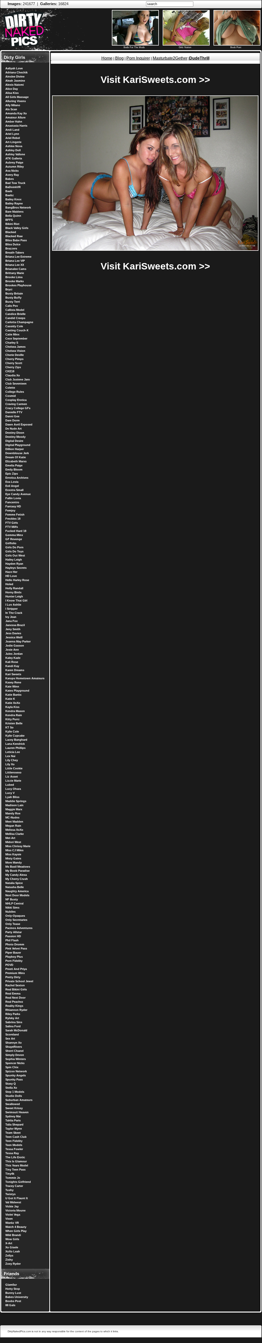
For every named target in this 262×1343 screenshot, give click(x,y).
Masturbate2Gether (170, 58)
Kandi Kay (12, 666)
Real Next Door (15, 997)
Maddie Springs (15, 801)
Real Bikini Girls (16, 989)
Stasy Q (10, 1083)
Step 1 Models (14, 1091)
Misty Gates (13, 858)
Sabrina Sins (13, 1022)
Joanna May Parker (18, 641)
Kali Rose (11, 661)
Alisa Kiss (12, 92)
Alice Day (11, 88)
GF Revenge (13, 539)
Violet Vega (12, 1214)
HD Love (11, 575)
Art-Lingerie (13, 142)
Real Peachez (14, 1001)
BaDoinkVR (13, 187)
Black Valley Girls (16, 228)
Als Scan (11, 109)
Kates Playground (17, 690)
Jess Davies (13, 633)
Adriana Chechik (16, 72)
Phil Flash (12, 940)
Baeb (8, 191)
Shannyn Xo (13, 1042)
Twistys (10, 1194)
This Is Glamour (16, 1161)
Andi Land (12, 129)
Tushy (9, 1190)
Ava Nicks (12, 170)
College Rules (14, 391)
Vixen (9, 1218)
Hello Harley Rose (17, 580)
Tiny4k (9, 1173)
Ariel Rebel (12, 137)
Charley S (11, 342)
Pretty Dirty (12, 977)
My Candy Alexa (16, 874)
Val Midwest (13, 1202)
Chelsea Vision (15, 350)
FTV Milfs (11, 526)
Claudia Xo (12, 375)
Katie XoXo (12, 702)
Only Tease (12, 923)
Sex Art (10, 1038)
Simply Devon (14, 1054)
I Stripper (11, 608)
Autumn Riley (14, 166)
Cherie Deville (14, 354)
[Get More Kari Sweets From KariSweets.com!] (155, 250)
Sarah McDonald (16, 1030)
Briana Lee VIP (15, 260)
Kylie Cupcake (15, 735)
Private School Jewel (19, 981)
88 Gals (10, 1305)
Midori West (13, 842)
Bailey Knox (13, 199)
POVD (9, 964)
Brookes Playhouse (18, 285)
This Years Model (16, 1165)
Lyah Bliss (12, 797)
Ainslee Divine (15, 76)
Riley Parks (12, 1014)
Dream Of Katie (15, 457)
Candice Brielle (15, 313)
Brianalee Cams (15, 268)
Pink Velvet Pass (16, 948)
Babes (9, 178)
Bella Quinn (13, 215)
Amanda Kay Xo (16, 113)
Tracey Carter (14, 1185)
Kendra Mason (15, 711)
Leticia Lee (12, 752)
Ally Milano (12, 105)
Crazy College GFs (17, 408)
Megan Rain (13, 825)
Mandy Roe (12, 813)
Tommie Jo (12, 1177)
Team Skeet (13, 1132)
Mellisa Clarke (14, 833)
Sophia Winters (15, 1059)
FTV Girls (11, 522)
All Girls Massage (17, 97)
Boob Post (235, 47)
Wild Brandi (13, 1235)
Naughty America (17, 891)
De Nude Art (13, 428)
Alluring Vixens (15, 101)
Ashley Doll (13, 150)
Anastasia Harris (16, 125)
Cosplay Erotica (16, 399)
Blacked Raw (14, 236)
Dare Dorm (12, 420)
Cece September (16, 338)
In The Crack (13, 612)
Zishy (9, 1259)
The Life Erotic (15, 1157)
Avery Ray (12, 174)
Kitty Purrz (12, 719)
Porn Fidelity (13, 960)
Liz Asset (11, 776)
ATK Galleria (13, 158)
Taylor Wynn (13, 1128)
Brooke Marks (14, 281)
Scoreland (12, 1034)
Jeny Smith (12, 629)
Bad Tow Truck (15, 182)
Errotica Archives (16, 477)
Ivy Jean (10, 616)
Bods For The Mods (134, 47)
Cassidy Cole (14, 326)
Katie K (10, 698)
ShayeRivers (13, 1046)
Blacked (10, 232)
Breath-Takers (14, 252)
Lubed (9, 784)
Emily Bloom (13, 469)
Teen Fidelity (13, 1140)
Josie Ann (12, 649)
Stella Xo (11, 1087)
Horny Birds (13, 592)
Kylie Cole (12, 731)
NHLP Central (14, 903)
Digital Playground (17, 444)
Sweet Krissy (14, 1108)
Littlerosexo (13, 772)
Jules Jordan (14, 653)
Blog (119, 58)
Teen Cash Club (16, 1136)
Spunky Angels (15, 1075)
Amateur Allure (15, 117)
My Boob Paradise (17, 870)
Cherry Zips (13, 367)
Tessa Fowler (14, 1149)
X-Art (8, 1243)
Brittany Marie (14, 273)
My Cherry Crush (16, 878)
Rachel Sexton (15, 985)
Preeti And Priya (16, 968)
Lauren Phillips (15, 747)
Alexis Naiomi (14, 84)
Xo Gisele (11, 1247)
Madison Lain (14, 805)
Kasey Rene (13, 682)
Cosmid (10, 395)
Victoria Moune (15, 1210)
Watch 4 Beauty (15, 1226)
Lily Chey (11, 760)
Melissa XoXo (14, 829)
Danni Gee (12, 416)
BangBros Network (18, 207)
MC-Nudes (12, 817)
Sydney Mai (13, 1116)
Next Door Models (17, 895)
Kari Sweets (13, 674)
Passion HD (13, 936)
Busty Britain (14, 293)
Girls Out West (15, 555)
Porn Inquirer (138, 58)
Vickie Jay (12, 1206)
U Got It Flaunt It (16, 1198)
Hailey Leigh (13, 559)
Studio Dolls (13, 1095)
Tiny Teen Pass (15, 1169)
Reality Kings (14, 1005)
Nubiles (10, 911)
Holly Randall (14, 588)
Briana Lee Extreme (18, 256)
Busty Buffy (13, 297)
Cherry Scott (13, 363)
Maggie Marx (13, 809)
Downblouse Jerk (17, 453)
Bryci (8, 289)
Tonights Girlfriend (18, 1181)
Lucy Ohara (13, 788)
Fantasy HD (13, 506)
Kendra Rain (13, 715)
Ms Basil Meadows (17, 866)
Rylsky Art (12, 1018)
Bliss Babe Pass (16, 240)
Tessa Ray (12, 1153)
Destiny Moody (15, 436)
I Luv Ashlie (13, 604)
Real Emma (12, 993)
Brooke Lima (13, 277)
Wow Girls (12, 1239)
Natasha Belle (14, 887)
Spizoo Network (16, 1071)
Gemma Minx (14, 535)
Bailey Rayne (14, 203)
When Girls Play (16, 1230)
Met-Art (10, 837)
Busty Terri (12, 301)
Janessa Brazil (15, 625)
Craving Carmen (16, 404)
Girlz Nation (185, 47)
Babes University (16, 1296)
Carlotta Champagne (19, 322)
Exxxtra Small (14, 490)
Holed (9, 584)
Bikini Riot (12, 223)
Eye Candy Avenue (18, 494)
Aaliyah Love (14, 68)
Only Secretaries (16, 919)
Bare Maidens (14, 211)
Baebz (9, 195)
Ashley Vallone (15, 154)
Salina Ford (13, 1026)
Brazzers (11, 248)
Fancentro (12, 502)
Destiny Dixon (14, 432)
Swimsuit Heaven (17, 1112)
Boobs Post (13, 1301)
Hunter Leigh (14, 596)
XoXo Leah (12, 1251)
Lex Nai (10, 756)
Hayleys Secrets (16, 567)
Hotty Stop (12, 1288)
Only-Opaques (15, 915)
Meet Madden (14, 821)
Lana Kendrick (15, 743)
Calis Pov (11, 305)
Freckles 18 (12, 518)
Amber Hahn (13, 121)
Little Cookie (13, 768)
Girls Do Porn (14, 547)
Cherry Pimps (14, 359)
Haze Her (11, 571)
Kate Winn (12, 686)
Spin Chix (11, 1067)
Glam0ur (11, 1284)
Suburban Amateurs (18, 1099)
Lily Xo (10, 764)
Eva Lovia (11, 481)
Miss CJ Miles (14, 850)
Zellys (9, 1255)
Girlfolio (10, 543)
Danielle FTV (13, 412)
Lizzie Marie (13, 780)
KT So (9, 727)
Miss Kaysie (13, 854)
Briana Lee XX (14, 264)
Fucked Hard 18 (15, 530)
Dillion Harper (14, 449)
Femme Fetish (15, 514)
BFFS (9, 219)
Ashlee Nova (13, 146)
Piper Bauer (13, 952)
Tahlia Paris (13, 1120)
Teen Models (13, 1145)
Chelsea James (15, 346)
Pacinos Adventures (18, 928)
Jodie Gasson (14, 645)
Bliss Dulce (12, 244)
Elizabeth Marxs (16, 461)
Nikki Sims (12, 907)
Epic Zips (11, 473)
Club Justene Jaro (17, 379)
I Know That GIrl (16, 600)
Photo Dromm (14, 944)
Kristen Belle (13, 723)
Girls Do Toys (14, 551)
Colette (10, 387)
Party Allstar (13, 932)
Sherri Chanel (14, 1050)
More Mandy (13, 862)
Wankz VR (12, 1222)
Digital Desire (14, 440)
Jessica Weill (13, 637)
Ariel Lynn (12, 133)
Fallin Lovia (13, 498)
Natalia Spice (14, 883)
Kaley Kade (12, 657)
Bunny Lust (13, 1292)
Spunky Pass (14, 1079)
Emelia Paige (13, 465)
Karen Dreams (14, 670)
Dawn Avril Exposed (18, 424)
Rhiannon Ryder (16, 1009)
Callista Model (14, 309)
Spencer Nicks (15, 1063)
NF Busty (11, 899)
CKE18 (9, 371)
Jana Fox (11, 621)
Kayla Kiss (12, 706)
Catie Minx (12, 334)
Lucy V (10, 792)
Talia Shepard (14, 1124)
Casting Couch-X (16, 330)
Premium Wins (15, 973)
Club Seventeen (16, 383)
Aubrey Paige (14, 162)
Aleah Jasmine (15, 80)
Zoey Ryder (13, 1263)
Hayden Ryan (14, 563)
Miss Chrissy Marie (17, 846)
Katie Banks (13, 694)
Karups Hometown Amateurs (24, 678)
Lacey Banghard (16, 739)
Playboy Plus (14, 956)
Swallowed (12, 1104)
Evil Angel (12, 485)
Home (106, 58)
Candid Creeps (15, 318)
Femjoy (10, 510)
